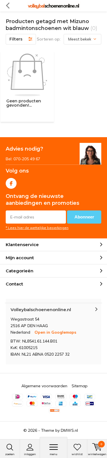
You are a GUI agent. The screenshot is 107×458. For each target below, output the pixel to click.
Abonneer (84, 216)
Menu (53, 454)
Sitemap (80, 385)
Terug (7, 5)
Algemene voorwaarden (44, 385)
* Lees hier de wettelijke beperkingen (37, 228)
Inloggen (30, 454)
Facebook (11, 183)
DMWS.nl (69, 430)
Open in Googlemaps (55, 332)
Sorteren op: (48, 39)
